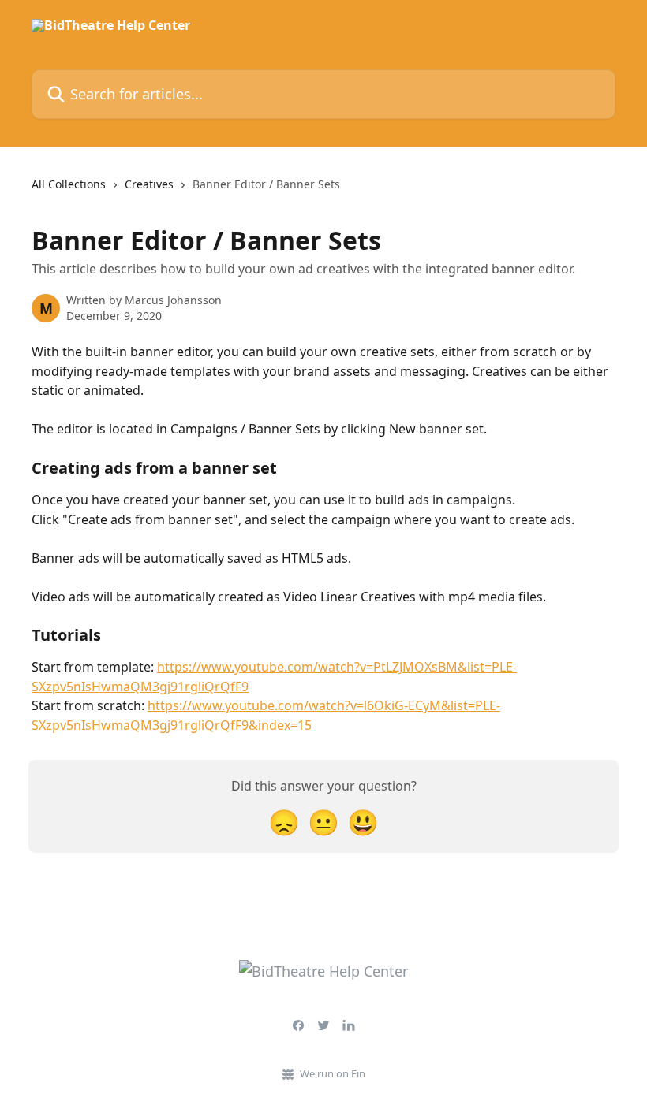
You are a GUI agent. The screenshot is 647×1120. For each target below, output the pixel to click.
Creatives (149, 184)
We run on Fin (332, 1073)
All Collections (69, 184)
